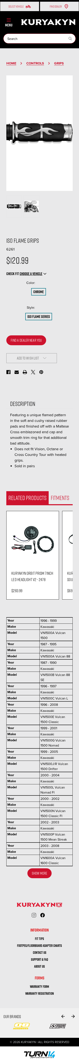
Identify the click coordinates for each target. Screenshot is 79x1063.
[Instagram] (33, 915)
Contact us (39, 952)
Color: (39, 282)
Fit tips (39, 938)
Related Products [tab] (27, 497)
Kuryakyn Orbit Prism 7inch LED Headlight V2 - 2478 (32, 576)
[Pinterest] (41, 372)
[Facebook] (8, 372)
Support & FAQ (39, 959)
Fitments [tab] (60, 497)
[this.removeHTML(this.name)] (32, 540)
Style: (39, 307)
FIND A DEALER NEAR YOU (26, 340)
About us (39, 966)
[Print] (25, 372)
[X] (33, 372)
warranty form (39, 986)
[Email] (17, 372)
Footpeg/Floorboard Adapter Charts (39, 945)
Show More (39, 873)
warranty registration (39, 993)
